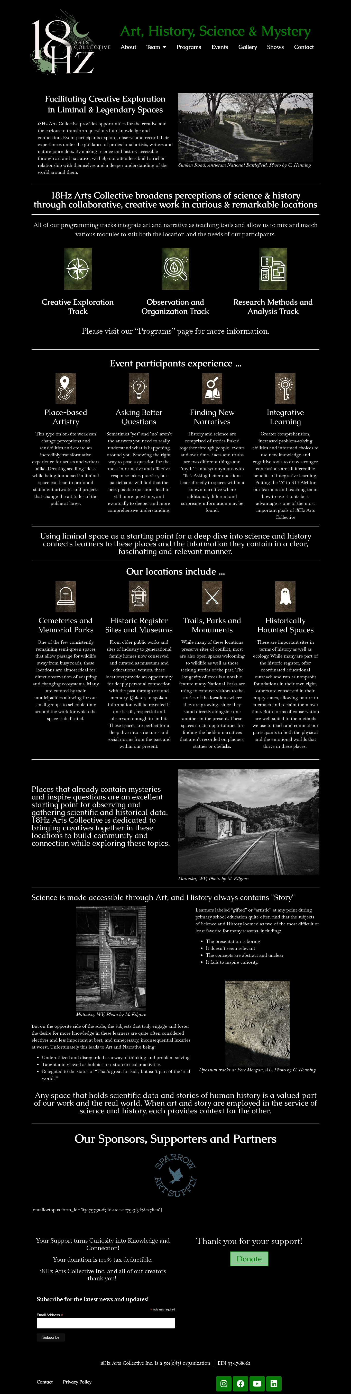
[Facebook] (240, 1383)
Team (153, 47)
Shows (275, 47)
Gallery (247, 47)
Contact (304, 47)
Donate (249, 1259)
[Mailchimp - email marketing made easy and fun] (157, 1341)
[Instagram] (224, 1383)
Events (219, 47)
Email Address (50, 1315)
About (128, 47)
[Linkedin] (274, 1383)
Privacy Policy (77, 1382)
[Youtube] (257, 1383)
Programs (189, 47)
